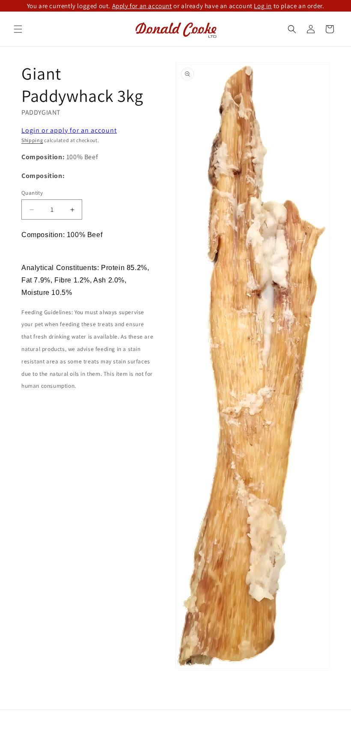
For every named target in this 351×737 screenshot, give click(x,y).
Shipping (32, 140)
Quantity (32, 192)
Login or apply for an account (69, 130)
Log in (263, 6)
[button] (18, 29)
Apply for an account (142, 6)
